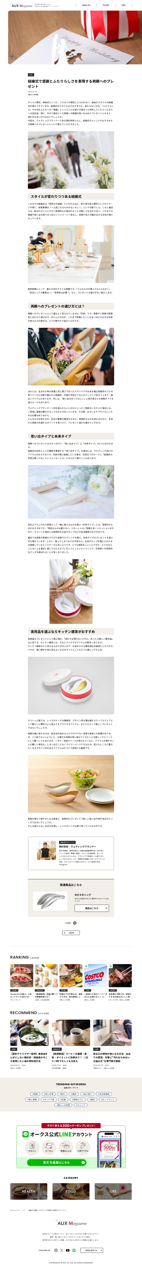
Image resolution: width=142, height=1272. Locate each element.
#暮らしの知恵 (64, 1000)
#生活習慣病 (45, 1000)
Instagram (63, 864)
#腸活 (92, 1099)
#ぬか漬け (87, 1094)
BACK (71, 933)
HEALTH (86, 5)
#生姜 (37, 1000)
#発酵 (35, 1094)
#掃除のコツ (97, 1068)
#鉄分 (62, 1094)
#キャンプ (80, 1105)
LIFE (123, 5)
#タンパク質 (113, 1000)
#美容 (64, 1068)
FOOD (106, 5)
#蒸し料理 (48, 1094)
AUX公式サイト (92, 1250)
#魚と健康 (32, 1099)
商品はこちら (92, 908)
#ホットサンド (15, 1000)
